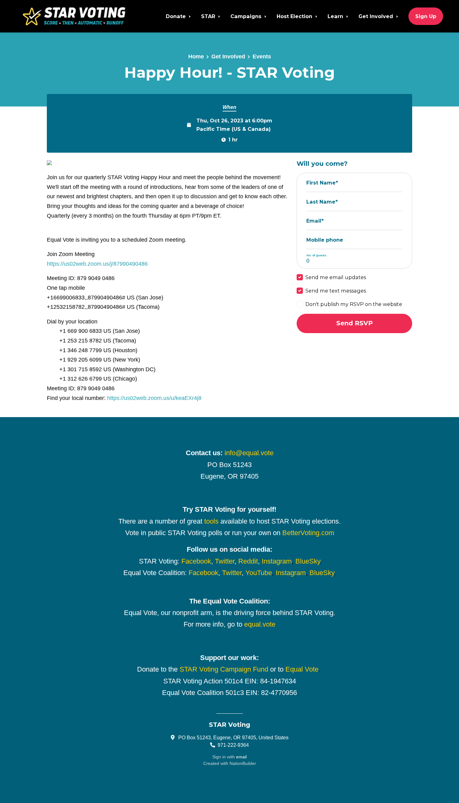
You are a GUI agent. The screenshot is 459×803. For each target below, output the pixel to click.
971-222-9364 (233, 745)
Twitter (224, 561)
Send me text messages (335, 291)
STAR (209, 16)
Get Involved (376, 16)
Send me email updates (335, 277)
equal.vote (259, 624)
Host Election (295, 16)
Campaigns (246, 16)
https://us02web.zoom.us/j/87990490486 (97, 264)
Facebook (196, 561)
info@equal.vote (249, 453)
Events (262, 56)
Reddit (248, 561)
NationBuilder (243, 763)
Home (196, 56)
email (241, 756)
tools (211, 521)
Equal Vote (301, 669)
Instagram (277, 561)
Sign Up (425, 16)
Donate (176, 16)
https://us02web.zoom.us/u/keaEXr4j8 (154, 398)
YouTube (258, 573)
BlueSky (307, 561)
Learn (336, 16)
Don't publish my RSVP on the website (353, 304)
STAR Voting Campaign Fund (224, 669)
